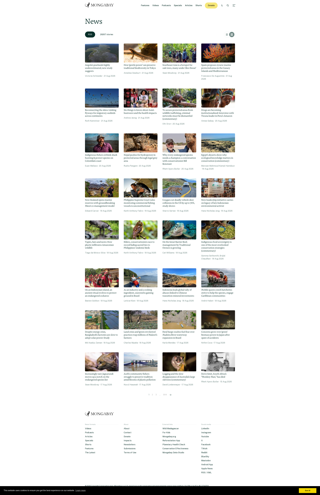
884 (165, 394)
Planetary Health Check (173, 444)
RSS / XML (206, 472)
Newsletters (129, 444)
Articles (188, 5)
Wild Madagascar (170, 428)
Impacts (128, 440)
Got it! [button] (307, 490)
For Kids (166, 432)
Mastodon (206, 460)
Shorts (199, 5)
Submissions (130, 448)
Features (145, 5)
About (127, 428)
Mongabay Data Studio (173, 452)
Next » (170, 394)
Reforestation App (171, 440)
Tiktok (204, 448)
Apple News (207, 468)
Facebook (205, 444)
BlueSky (205, 456)
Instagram (206, 432)
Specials (178, 5)
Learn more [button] (81, 490)
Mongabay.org (169, 436)
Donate (211, 5)
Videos (155, 5)
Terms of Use (130, 452)
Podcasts (166, 5)
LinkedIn (205, 428)
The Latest (90, 452)
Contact (127, 432)
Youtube (205, 436)
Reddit (204, 452)
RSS (90, 34)
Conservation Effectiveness (175, 448)
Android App (207, 464)
